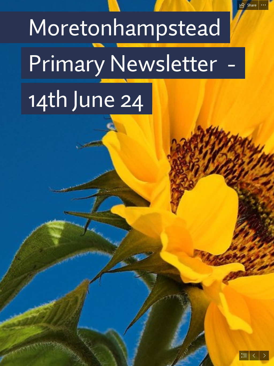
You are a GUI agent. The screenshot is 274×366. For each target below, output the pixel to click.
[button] (247, 5)
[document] (137, 183)
